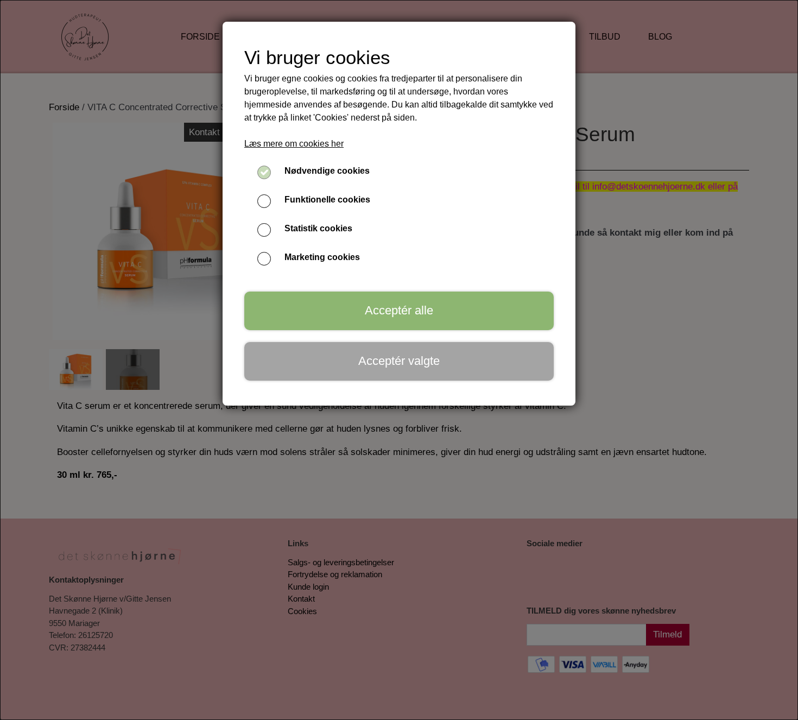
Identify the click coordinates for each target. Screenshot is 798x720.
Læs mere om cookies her (294, 143)
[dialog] (399, 360)
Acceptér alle (399, 310)
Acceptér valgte (399, 361)
